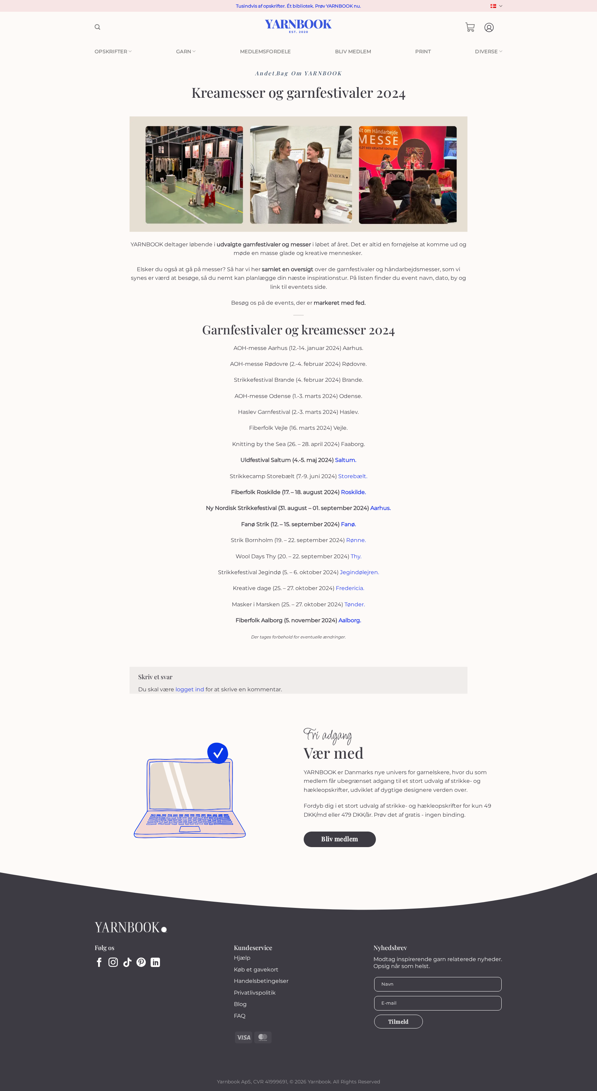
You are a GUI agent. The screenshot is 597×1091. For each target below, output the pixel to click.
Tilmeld (398, 1021)
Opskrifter (111, 51)
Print (422, 51)
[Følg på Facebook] (99, 963)
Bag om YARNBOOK (309, 73)
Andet (265, 73)
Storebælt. (352, 476)
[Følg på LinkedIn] (155, 963)
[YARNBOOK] (299, 27)
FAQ (239, 1016)
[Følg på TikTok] (127, 963)
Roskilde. (353, 492)
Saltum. (345, 460)
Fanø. (348, 524)
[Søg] (97, 27)
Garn (183, 51)
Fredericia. (350, 588)
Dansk (495, 6)
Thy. (356, 556)
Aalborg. (349, 620)
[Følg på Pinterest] (141, 963)
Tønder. (354, 604)
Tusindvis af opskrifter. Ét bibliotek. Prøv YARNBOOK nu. (298, 6)
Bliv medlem (353, 51)
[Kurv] (470, 27)
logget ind (190, 689)
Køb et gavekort (256, 969)
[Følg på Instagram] (113, 963)
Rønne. (356, 540)
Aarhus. (380, 508)
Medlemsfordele (265, 51)
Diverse (486, 51)
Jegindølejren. (359, 572)
